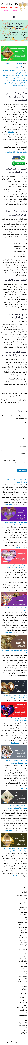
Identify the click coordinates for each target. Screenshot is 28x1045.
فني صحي (24, 919)
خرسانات (24, 956)
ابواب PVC (23, 945)
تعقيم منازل (23, 966)
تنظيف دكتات (23, 971)
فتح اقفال (24, 917)
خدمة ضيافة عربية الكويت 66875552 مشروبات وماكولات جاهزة (16, 762)
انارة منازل (19, 70)
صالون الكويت (23, 961)
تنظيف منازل (23, 953)
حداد (25, 1005)
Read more (9, 504)
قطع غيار (24, 1033)
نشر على (10, 63)
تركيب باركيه (23, 937)
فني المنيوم (23, 1010)
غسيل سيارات (23, 1012)
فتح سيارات (23, 932)
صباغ (25, 1020)
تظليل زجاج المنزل (21, 1022)
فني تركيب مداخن (21, 1007)
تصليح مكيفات (23, 1015)
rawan (21, 63)
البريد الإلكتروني (23, 446)
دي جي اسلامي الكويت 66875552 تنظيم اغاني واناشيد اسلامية (15, 719)
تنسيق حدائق (23, 986)
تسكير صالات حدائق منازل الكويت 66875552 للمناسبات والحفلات (17, 807)
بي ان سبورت (23, 909)
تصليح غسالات (23, 997)
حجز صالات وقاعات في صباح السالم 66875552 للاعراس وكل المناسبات (16, 566)
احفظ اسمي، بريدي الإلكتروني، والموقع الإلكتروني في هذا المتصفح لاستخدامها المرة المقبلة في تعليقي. (13, 462)
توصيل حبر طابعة (22, 1027)
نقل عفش (24, 930)
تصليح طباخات (23, 976)
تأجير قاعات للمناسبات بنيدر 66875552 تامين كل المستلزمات (15, 609)
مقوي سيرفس (22, 922)
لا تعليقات (24, 89)
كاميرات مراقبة (22, 927)
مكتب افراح (19, 67)
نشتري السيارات (22, 968)
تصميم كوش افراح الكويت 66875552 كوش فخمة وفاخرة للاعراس (15, 849)
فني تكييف (24, 963)
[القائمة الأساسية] (14, 17)
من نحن (24, 898)
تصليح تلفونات (23, 1002)
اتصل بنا (24, 892)
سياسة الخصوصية (21, 895)
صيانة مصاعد (23, 942)
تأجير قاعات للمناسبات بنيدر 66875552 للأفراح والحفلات (15, 481)
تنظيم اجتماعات (14, 75)
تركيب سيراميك (22, 935)
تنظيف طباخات (22, 973)
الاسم (25, 438)
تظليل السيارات (22, 979)
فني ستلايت (23, 907)
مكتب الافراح (10, 132)
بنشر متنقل (23, 912)
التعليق (25, 422)
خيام (25, 1030)
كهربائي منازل (23, 925)
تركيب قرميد (23, 1025)
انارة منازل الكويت (10, 70)
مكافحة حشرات (22, 914)
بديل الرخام (23, 989)
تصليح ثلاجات (23, 1000)
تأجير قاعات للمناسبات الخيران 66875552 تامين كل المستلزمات (14, 651)
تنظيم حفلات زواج (18, 78)
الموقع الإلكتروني (23, 453)
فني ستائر (24, 984)
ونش (25, 1017)
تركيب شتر (23, 940)
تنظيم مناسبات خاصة (18, 80)
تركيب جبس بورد (22, 981)
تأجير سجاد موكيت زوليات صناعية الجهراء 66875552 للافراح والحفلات (15, 696)
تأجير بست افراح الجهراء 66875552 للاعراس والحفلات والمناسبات (16, 523)
